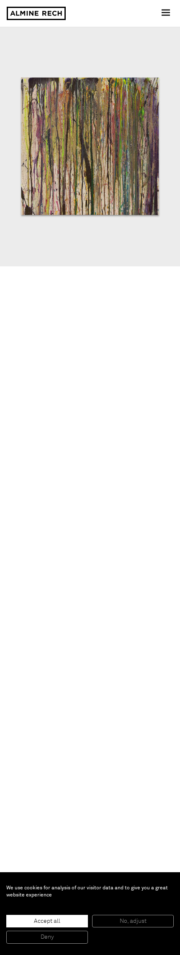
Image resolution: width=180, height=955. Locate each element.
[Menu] (166, 13)
